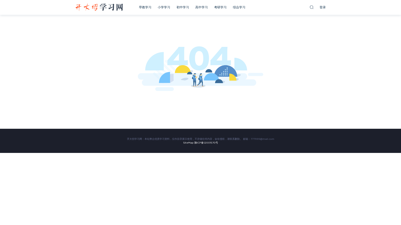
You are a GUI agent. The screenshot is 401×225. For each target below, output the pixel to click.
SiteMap (188, 142)
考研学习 (220, 7)
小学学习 (164, 7)
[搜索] (312, 7)
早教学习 (145, 7)
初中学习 (182, 7)
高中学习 (201, 7)
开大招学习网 (99, 7)
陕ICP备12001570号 (206, 142)
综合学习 (239, 7)
